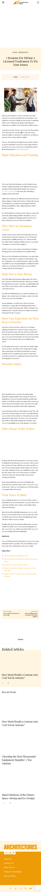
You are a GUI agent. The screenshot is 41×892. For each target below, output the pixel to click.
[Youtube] (31, 888)
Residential (23, 52)
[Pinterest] (26, 83)
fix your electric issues (21, 149)
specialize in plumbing (8, 191)
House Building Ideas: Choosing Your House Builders (31, 615)
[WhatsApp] (30, 83)
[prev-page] (4, 683)
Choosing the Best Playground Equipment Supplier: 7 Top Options (19, 760)
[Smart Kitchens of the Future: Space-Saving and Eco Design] (20, 780)
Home (15, 52)
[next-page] (9, 683)
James (16, 77)
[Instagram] (15, 888)
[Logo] (20, 2)
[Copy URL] (17, 83)
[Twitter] (26, 888)
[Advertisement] (20, 26)
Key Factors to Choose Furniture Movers (16, 565)
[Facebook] (21, 83)
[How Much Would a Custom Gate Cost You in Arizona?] (20, 662)
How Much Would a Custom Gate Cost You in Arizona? (20, 676)
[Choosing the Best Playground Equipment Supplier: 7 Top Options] (20, 742)
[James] (20, 631)
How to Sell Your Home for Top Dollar (11, 614)
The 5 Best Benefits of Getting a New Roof (16, 556)
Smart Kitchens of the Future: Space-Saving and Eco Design (18, 796)
